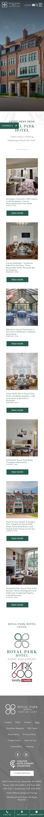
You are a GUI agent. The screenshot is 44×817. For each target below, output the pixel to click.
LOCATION (22, 814)
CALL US (7, 814)
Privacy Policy (29, 734)
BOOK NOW (36, 814)
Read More (17, 213)
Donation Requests (15, 728)
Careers (27, 722)
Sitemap (29, 746)
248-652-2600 (17, 785)
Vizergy (33, 792)
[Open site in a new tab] (22, 764)
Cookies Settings (22, 773)
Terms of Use (30, 740)
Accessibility (16, 746)
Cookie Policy (14, 740)
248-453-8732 (33, 788)
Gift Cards (32, 728)
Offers (28, 5)
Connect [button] (10, 125)
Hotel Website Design (17, 792)
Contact (8, 722)
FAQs (17, 722)
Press (37, 722)
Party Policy (13, 734)
